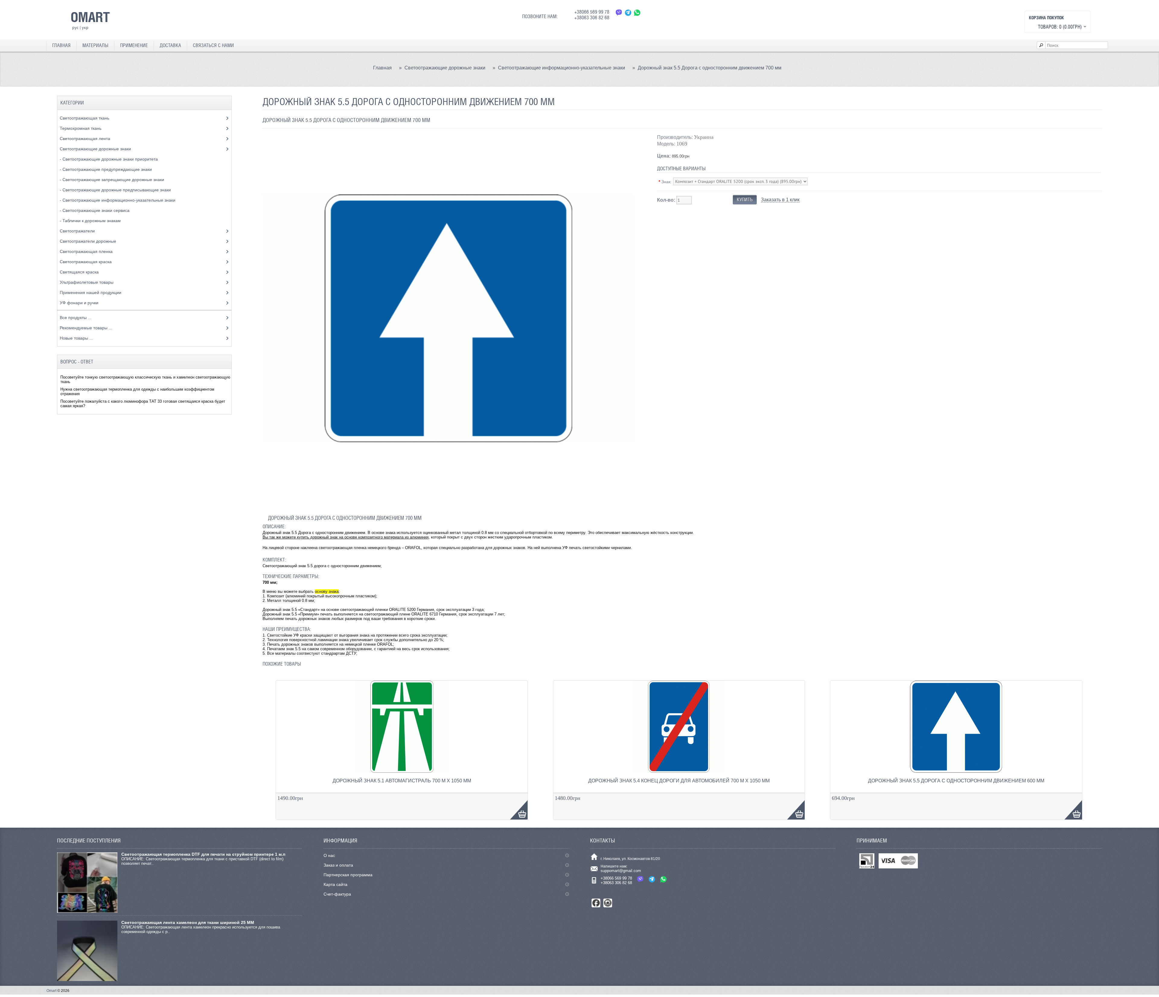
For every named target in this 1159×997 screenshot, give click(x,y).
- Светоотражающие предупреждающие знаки (106, 169)
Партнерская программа (348, 874)
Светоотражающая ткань (85, 118)
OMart (90, 17)
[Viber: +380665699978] (619, 12)
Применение (134, 45)
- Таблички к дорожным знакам (91, 220)
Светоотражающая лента (85, 138)
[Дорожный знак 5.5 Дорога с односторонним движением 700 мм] (448, 503)
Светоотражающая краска (86, 261)
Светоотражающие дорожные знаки (444, 67)
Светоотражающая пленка (87, 251)
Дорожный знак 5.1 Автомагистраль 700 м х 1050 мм (402, 780)
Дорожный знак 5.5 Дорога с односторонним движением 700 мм (709, 67)
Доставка (170, 45)
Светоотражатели (78, 230)
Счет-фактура (337, 894)
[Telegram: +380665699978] (628, 12)
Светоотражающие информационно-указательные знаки (561, 67)
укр (85, 27)
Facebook (596, 903)
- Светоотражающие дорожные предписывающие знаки (116, 189)
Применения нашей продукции (91, 292)
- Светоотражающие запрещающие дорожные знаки (112, 179)
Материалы (95, 45)
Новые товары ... (76, 338)
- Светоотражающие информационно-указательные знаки (118, 200)
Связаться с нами (213, 45)
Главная (61, 45)
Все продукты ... (75, 317)
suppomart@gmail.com (621, 870)
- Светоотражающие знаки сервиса (95, 210)
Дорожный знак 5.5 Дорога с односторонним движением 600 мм (956, 780)
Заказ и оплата (338, 865)
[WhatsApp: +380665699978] (637, 12)
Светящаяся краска (80, 272)
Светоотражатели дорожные (88, 241)
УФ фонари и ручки (80, 302)
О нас (329, 855)
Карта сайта (335, 884)
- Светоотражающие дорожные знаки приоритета (109, 159)
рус (75, 27)
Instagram (607, 903)
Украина (704, 137)
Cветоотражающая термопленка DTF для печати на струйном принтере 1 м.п (203, 854)
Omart (51, 991)
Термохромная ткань (81, 128)
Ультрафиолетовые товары (87, 282)
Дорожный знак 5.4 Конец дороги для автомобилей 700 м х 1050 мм (679, 780)
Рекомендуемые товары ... (86, 327)
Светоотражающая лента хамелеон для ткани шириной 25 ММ (187, 922)
